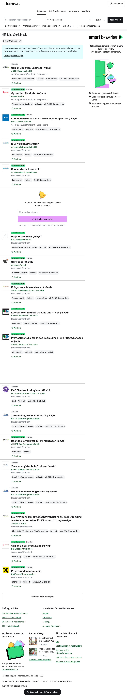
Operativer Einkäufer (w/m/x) (28, 93)
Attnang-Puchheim (51, 626)
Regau (45, 613)
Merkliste (86, 11)
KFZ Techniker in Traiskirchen (69, 657)
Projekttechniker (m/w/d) (26, 236)
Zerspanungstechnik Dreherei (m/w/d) (33, 466)
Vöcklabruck (20, 35)
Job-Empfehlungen (57, 11)
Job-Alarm (74, 11)
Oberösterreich (41, 531)
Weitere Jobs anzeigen (43, 597)
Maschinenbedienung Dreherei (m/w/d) (34, 491)
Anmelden (118, 3)
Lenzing (46, 622)
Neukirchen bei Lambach (23, 78)
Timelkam (47, 617)
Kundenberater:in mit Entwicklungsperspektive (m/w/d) (44, 118)
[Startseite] (14, 3)
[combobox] (24, 20)
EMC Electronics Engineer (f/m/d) (30, 390)
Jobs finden (115, 20)
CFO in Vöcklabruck (10, 626)
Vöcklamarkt (18, 298)
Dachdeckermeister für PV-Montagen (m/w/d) (38, 440)
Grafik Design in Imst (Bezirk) (69, 646)
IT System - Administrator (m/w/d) (31, 287)
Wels (19, 531)
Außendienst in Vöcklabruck (15, 613)
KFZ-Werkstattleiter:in (25, 143)
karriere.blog (36, 633)
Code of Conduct (40, 681)
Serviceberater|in (22, 261)
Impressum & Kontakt (28, 676)
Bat (57, 642)
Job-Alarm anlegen (44, 219)
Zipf (14, 401)
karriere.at (62, 636)
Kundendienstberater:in (25, 169)
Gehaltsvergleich (10, 669)
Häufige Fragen (9, 676)
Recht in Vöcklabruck (11, 617)
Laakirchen (17, 155)
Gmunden (16, 323)
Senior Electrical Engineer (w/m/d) (31, 67)
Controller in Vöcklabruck (13, 622)
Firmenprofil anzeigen (13, 56)
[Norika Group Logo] (14, 686)
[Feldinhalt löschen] (90, 20)
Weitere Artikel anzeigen (40, 660)
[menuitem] (14, 26)
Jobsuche (41, 11)
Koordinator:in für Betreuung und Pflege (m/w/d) (39, 312)
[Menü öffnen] (3, 4)
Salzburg (28, 104)
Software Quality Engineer (68, 661)
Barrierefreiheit (23, 681)
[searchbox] (42, 212)
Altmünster (17, 352)
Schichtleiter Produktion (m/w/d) (30, 545)
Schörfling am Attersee (22, 426)
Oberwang (16, 556)
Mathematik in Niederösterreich (64, 651)
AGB (41, 676)
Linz (14, 531)
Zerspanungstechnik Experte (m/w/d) (33, 415)
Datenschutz (8, 681)
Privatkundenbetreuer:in (26, 571)
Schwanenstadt (19, 273)
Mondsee (16, 582)
